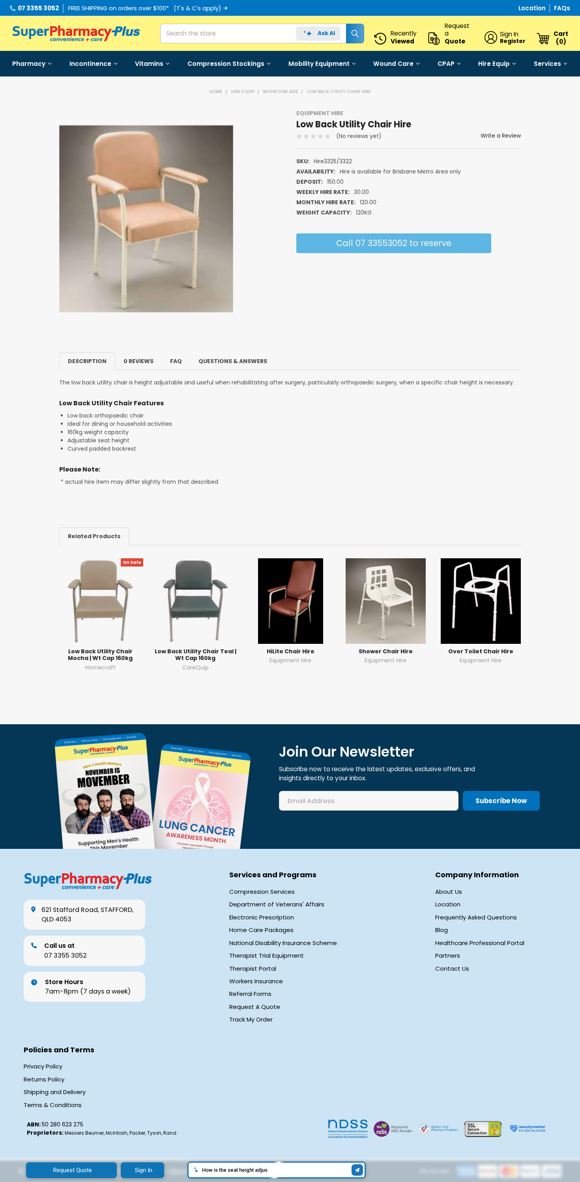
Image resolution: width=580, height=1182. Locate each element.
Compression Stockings (225, 64)
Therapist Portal (252, 969)
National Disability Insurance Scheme (283, 943)
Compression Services (262, 892)
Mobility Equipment (319, 64)
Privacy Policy (43, 1066)
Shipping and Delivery (55, 1092)
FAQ (176, 361)
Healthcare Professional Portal (479, 943)
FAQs (562, 8)
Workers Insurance (256, 981)
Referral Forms (250, 994)
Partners (447, 956)
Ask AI (326, 33)
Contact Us (452, 969)
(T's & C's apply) (197, 8)
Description (87, 361)
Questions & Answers (232, 361)
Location (532, 8)
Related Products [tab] (94, 536)
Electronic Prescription (261, 917)
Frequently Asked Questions (476, 917)
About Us (448, 892)
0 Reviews (138, 361)
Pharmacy (28, 64)
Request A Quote (254, 1007)
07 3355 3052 (38, 8)
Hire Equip (494, 64)
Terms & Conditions (53, 1105)
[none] (146, 218)
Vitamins (149, 64)
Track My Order (251, 1020)
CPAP (446, 64)
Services (547, 64)
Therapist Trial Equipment (266, 956)
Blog (441, 930)
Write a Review (501, 136)
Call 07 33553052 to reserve (393, 243)
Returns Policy (44, 1079)
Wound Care (393, 64)
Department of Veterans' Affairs (276, 904)
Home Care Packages (261, 930)
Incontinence (90, 64)
